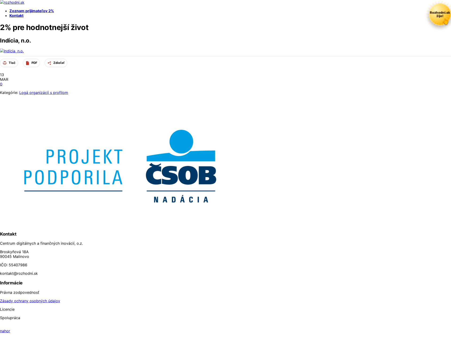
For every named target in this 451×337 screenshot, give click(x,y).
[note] (440, 14)
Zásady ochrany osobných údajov (30, 300)
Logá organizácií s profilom (43, 92)
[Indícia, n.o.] (12, 51)
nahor (5, 331)
